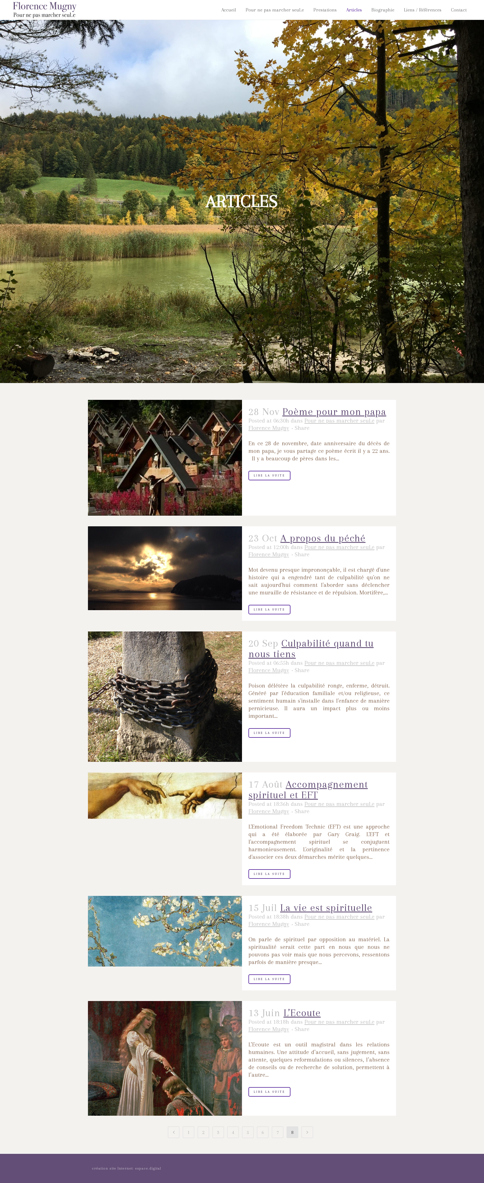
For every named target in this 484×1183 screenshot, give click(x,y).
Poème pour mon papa (334, 412)
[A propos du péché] (165, 568)
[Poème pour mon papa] (165, 458)
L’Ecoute (302, 1013)
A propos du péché (323, 538)
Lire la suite (269, 475)
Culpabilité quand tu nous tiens (311, 648)
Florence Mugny (268, 428)
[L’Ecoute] (165, 1058)
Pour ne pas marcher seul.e (339, 420)
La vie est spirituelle (326, 908)
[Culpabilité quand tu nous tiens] (165, 696)
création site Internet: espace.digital (126, 1168)
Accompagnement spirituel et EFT (308, 789)
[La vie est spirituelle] (165, 931)
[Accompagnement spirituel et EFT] (165, 795)
